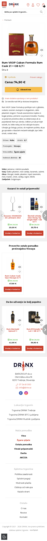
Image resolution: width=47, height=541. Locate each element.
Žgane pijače (23, 440)
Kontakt (23, 517)
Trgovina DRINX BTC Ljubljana (23, 415)
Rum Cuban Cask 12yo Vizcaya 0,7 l (13, 277)
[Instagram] (26, 393)
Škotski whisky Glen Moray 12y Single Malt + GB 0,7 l (34, 219)
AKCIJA (23, 457)
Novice (23, 513)
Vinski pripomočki (23, 449)
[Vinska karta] (38, 4)
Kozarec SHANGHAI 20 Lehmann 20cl (13, 217)
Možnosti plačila (23, 483)
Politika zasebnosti (23, 474)
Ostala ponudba (23, 444)
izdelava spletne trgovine (18, 530)
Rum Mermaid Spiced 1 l (13, 330)
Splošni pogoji (23, 479)
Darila (23, 453)
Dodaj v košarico (12, 233)
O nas (23, 508)
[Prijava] (33, 5)
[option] (23, 40)
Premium (7, 20)
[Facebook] (21, 393)
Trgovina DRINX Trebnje (23, 410)
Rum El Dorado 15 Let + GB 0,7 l (34, 330)
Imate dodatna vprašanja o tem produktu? (21, 98)
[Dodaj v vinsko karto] (42, 55)
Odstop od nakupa (23, 487)
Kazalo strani (23, 492)
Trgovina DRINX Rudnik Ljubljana (23, 419)
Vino (23, 436)
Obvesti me (25, 90)
